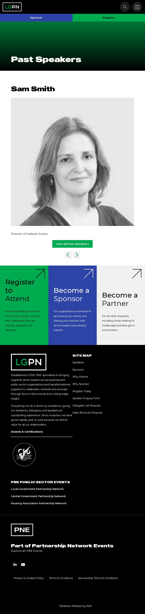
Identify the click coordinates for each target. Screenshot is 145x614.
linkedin (15, 565)
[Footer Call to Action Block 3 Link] (121, 305)
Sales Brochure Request (87, 412)
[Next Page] (76, 254)
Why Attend (80, 376)
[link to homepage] (12, 6)
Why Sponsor (80, 384)
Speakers (78, 362)
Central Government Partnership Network (38, 496)
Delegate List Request (86, 405)
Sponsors (78, 369)
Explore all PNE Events (26, 550)
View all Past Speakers (72, 244)
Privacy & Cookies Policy (29, 578)
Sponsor (36, 17)
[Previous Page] (68, 254)
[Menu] (137, 7)
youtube (23, 565)
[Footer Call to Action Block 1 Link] (24, 305)
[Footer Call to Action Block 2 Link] (72, 305)
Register (109, 17)
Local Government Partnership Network (37, 489)
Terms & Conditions (61, 578)
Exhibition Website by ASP (75, 606)
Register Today (81, 391)
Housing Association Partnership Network (38, 503)
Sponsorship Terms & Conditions (98, 578)
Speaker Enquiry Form (86, 398)
